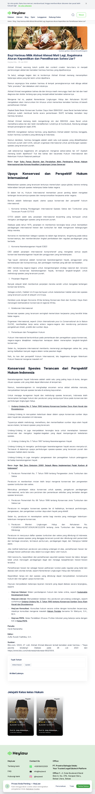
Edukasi (11, 17)
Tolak (72, 786)
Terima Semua (83, 786)
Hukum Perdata (54, 611)
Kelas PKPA (22, 621)
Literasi (19, 17)
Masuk (81, 15)
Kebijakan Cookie (33, 789)
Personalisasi (61, 786)
